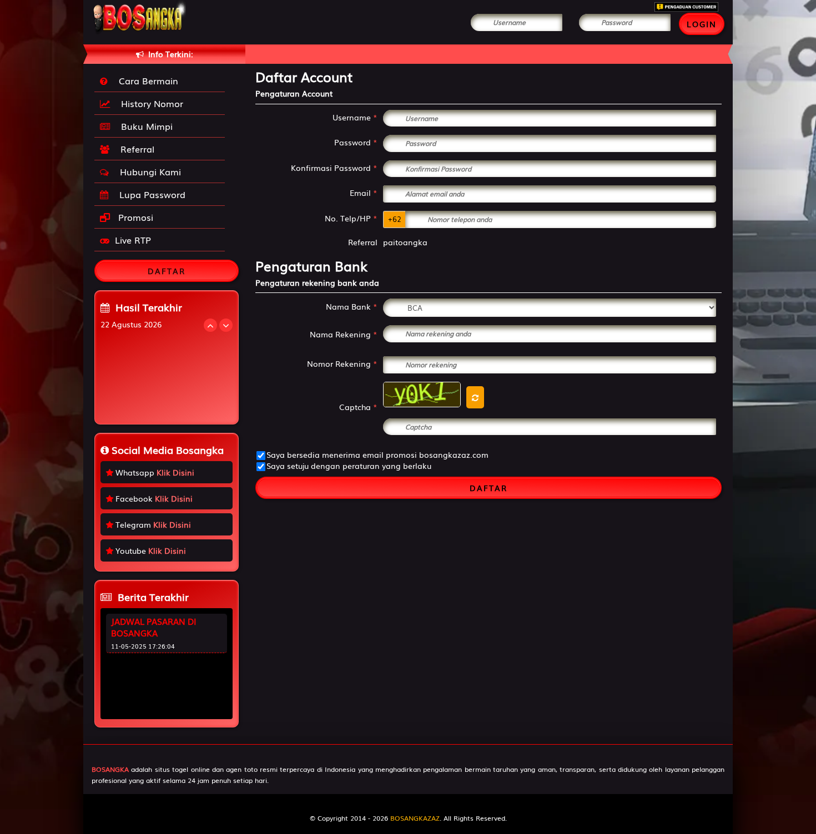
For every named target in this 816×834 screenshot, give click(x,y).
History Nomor (149, 103)
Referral (134, 148)
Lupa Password (149, 194)
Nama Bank (351, 306)
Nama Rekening (343, 334)
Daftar (488, 487)
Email (363, 192)
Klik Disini (175, 472)
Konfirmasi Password (334, 167)
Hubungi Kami (147, 171)
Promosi (134, 217)
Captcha (358, 406)
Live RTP (133, 239)
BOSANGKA (110, 769)
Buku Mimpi (144, 126)
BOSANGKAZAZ (415, 818)
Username (355, 117)
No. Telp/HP (351, 218)
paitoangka (405, 241)
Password (355, 142)
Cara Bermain (145, 80)
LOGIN (702, 23)
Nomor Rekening (342, 363)
